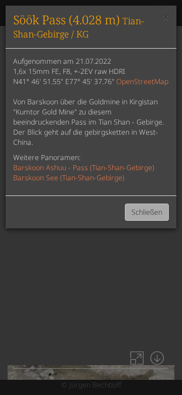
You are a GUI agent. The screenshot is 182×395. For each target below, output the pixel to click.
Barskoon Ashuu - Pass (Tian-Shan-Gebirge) (83, 167)
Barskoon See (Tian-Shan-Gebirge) (68, 177)
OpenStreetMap (142, 81)
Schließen (146, 212)
